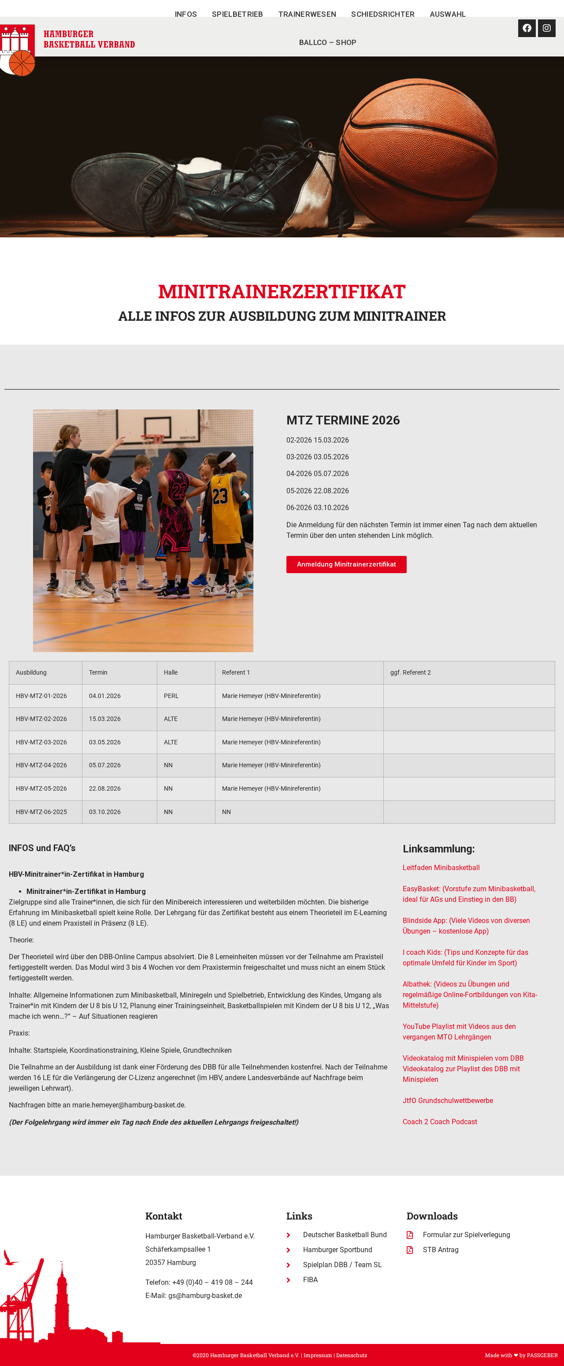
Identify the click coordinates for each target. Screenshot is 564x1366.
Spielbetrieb (237, 14)
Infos (186, 14)
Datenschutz (351, 1354)
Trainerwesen (307, 14)
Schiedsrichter (383, 14)
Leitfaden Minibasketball (441, 867)
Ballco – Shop (328, 42)
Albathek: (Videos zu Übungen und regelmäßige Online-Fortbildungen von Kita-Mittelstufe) (470, 994)
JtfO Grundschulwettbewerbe (448, 1100)
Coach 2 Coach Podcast (441, 1122)
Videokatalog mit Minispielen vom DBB (463, 1058)
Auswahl (448, 14)
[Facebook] (527, 28)
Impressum (318, 1354)
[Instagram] (547, 28)
